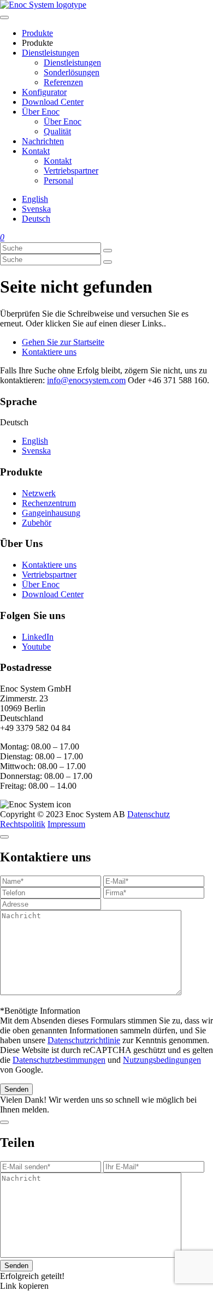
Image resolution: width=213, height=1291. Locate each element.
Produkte (37, 33)
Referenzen (63, 82)
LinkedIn (38, 636)
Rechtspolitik (22, 824)
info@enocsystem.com (86, 380)
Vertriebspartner (71, 170)
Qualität (57, 131)
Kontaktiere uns (49, 351)
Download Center (53, 101)
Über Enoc (41, 111)
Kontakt (36, 151)
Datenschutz (148, 814)
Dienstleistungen (50, 52)
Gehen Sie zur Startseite (63, 342)
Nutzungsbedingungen (162, 1059)
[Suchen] (107, 250)
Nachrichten (43, 141)
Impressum (66, 824)
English (35, 199)
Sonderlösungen (71, 72)
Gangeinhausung (51, 512)
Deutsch (36, 218)
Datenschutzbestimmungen (59, 1059)
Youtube (36, 646)
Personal (58, 180)
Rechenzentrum (49, 503)
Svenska (36, 208)
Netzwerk (39, 493)
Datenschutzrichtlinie (84, 1040)
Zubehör (36, 522)
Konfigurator (44, 92)
